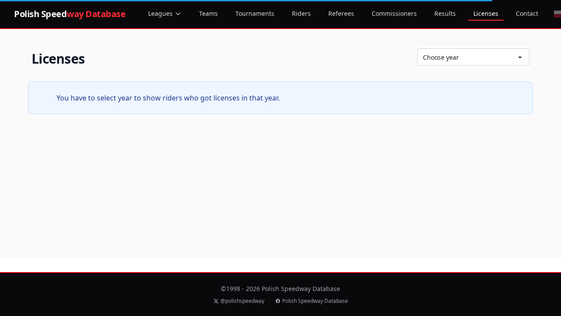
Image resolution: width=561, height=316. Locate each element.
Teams (208, 13)
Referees (341, 13)
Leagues (160, 13)
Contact (527, 13)
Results (445, 13)
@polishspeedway (242, 301)
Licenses (485, 13)
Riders (301, 13)
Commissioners (394, 13)
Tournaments (254, 13)
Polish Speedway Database (315, 301)
